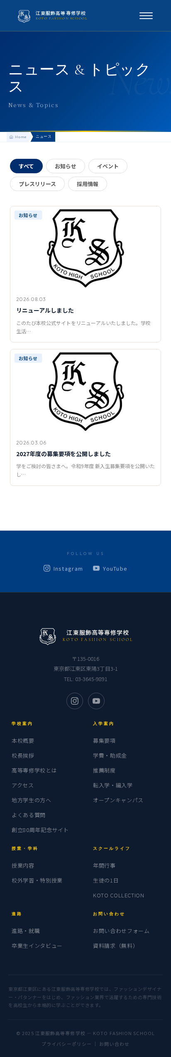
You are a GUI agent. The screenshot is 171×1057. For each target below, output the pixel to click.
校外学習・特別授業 (37, 880)
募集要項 (104, 740)
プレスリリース (37, 184)
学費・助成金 (110, 755)
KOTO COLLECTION (118, 895)
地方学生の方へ (31, 800)
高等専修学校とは (34, 770)
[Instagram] (74, 701)
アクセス (23, 785)
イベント (108, 166)
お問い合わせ (114, 1043)
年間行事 (104, 865)
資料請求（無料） (115, 945)
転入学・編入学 (113, 785)
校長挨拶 (23, 755)
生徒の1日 (106, 880)
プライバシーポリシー (67, 1043)
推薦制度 (104, 770)
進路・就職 (26, 931)
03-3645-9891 (91, 679)
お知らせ (65, 166)
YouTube (115, 568)
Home (21, 136)
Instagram (68, 568)
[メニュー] (146, 15)
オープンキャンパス (118, 800)
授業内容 (23, 865)
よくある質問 (29, 815)
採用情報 (87, 184)
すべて (26, 166)
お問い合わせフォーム (121, 931)
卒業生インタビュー (37, 945)
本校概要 (23, 740)
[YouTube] (96, 701)
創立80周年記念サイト (40, 830)
